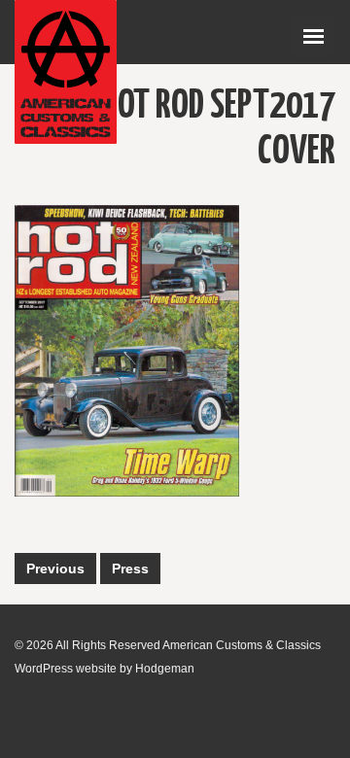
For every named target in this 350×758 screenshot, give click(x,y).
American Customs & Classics (241, 645)
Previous (55, 568)
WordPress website (66, 668)
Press (130, 568)
